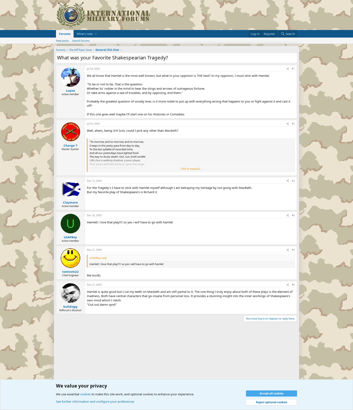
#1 (293, 68)
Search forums (81, 40)
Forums (64, 34)
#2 (293, 123)
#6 (293, 284)
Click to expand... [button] (191, 168)
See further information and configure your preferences (95, 401)
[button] (96, 34)
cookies (85, 394)
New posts (62, 40)
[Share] (287, 69)
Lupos (70, 90)
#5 (293, 250)
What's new (85, 34)
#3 (293, 181)
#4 (293, 215)
